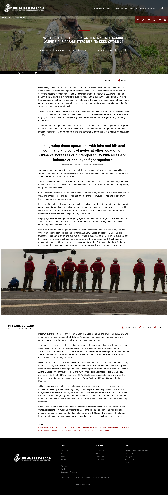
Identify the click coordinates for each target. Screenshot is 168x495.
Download (130, 327)
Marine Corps (32, 458)
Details (147, 327)
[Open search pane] (162, 8)
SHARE (106, 80)
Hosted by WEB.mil (83, 485)
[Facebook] (138, 19)
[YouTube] (149, 19)
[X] (143, 19)
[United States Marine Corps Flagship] (24, 8)
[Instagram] (154, 19)
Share (160, 327)
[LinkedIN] (160, 19)
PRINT (124, 80)
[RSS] (165, 19)
